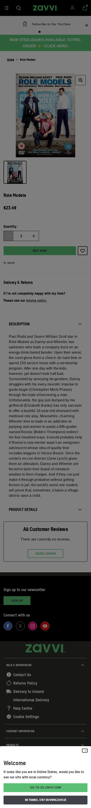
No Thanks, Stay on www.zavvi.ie (45, 800)
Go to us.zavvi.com (45, 787)
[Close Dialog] (84, 750)
